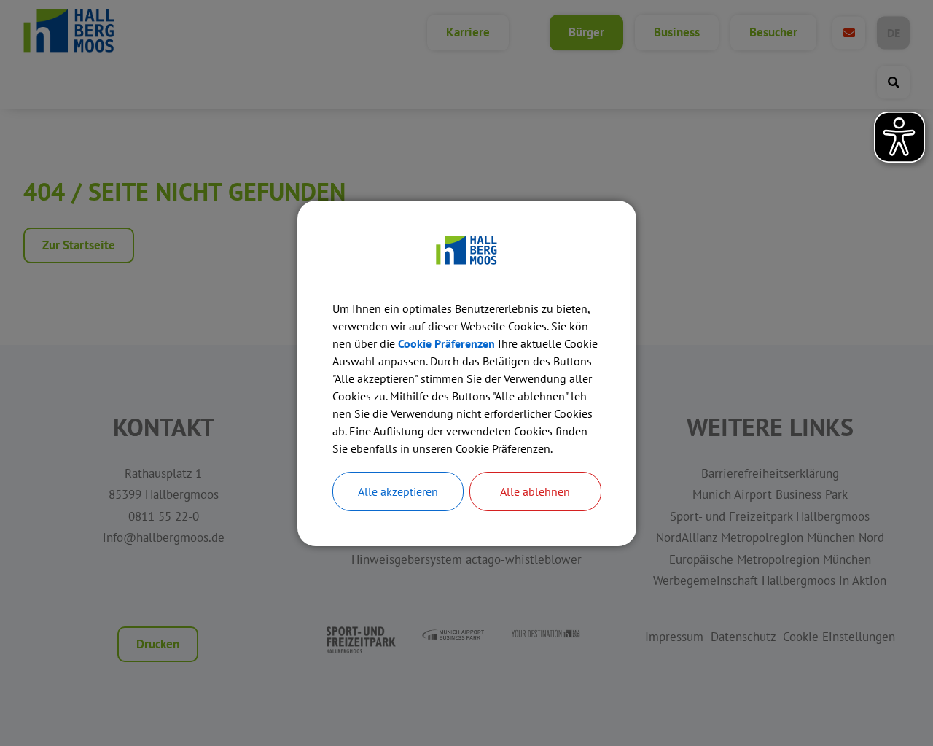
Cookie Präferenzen (446, 343)
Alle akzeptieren (398, 491)
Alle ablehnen (535, 491)
